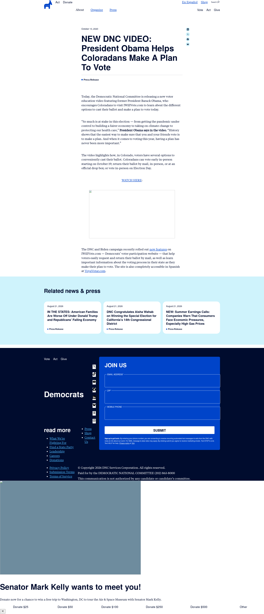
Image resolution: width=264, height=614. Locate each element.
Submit (159, 430)
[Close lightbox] (3, 611)
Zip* (109, 391)
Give (217, 10)
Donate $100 (109, 607)
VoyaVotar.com (95, 271)
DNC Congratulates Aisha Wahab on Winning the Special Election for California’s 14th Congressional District (131, 317)
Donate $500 (198, 607)
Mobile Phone (114, 407)
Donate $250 (154, 607)
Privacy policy (124, 443)
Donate (67, 2)
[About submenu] (85, 10)
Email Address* (115, 374)
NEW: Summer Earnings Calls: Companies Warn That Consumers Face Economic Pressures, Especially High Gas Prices (190, 317)
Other (243, 607)
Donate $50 (65, 607)
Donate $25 (20, 607)
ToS (133, 443)
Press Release (91, 79)
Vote (200, 10)
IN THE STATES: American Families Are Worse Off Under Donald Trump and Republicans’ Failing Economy (72, 316)
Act (57, 2)
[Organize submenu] (104, 10)
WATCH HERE (132, 180)
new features (158, 249)
